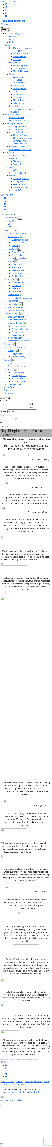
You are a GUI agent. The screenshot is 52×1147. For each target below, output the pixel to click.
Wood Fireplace (19, 252)
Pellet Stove (17, 273)
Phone (3, 411)
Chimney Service (11, 313)
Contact (7, 360)
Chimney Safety (15, 384)
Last (31, 407)
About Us (12, 363)
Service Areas (7, 1081)
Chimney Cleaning (16, 316)
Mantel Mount (18, 242)
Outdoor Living (11, 217)
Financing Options (33, 1081)
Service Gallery (18, 356)
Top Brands (13, 300)
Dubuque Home (7, 214)
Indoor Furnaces (15, 307)
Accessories (13, 236)
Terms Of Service (16, 1084)
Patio (10, 226)
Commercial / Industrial (18, 340)
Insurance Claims (15, 338)
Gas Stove (16, 267)
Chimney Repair (15, 323)
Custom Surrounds (16, 347)
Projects (7, 344)
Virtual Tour (6, 20)
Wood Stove (17, 264)
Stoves (11, 261)
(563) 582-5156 (8, 1)
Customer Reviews (16, 366)
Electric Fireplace (19, 258)
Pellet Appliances (19, 378)
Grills (10, 224)
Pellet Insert (17, 291)
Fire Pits (11, 221)
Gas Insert (16, 285)
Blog (14, 20)
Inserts (11, 279)
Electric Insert (18, 288)
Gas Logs (16, 245)
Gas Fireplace (18, 255)
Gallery (11, 350)
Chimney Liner (18, 332)
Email (3, 415)
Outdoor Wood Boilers (18, 310)
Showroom (17, 353)
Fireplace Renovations (22, 298)
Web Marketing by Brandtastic (26, 1092)
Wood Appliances (19, 372)
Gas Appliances (19, 375)
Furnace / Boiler (11, 304)
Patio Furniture (18, 381)
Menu (6, 30)
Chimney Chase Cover (21, 329)
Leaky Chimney (18, 335)
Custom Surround (20, 239)
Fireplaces (8, 230)
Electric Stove (18, 270)
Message (4, 422)
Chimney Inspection (17, 319)
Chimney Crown (19, 326)
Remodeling (13, 294)
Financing (20, 20)
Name (3, 400)
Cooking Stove (18, 276)
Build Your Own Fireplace (19, 233)
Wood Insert (17, 282)
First (31, 404)
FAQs (10, 369)
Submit (5, 426)
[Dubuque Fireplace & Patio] (4, 23)
